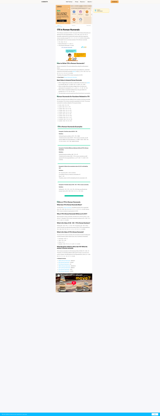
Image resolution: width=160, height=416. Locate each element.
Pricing (76, 1)
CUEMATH (45, 1)
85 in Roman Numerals (63, 271)
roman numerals (67, 207)
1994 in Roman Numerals (64, 266)
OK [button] (155, 414)
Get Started (114, 1)
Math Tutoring (69, 1)
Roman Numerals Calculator (70, 77)
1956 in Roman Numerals (64, 260)
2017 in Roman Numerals (64, 267)
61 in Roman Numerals (63, 264)
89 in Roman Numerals (63, 262)
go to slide (67, 195)
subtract (74, 71)
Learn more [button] (24, 414)
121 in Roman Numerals (63, 269)
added (88, 82)
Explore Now (61, 20)
